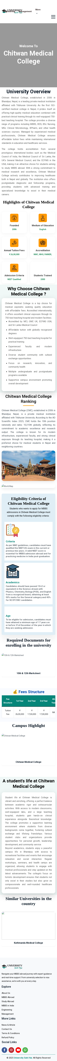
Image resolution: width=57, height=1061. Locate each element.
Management (25, 11)
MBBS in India (8, 1005)
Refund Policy (8, 1037)
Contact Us (7, 1029)
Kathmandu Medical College (28, 943)
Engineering (9, 11)
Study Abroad (8, 1001)
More (38, 9)
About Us (6, 993)
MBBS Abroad (8, 997)
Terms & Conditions (11, 1033)
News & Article (8, 1025)
